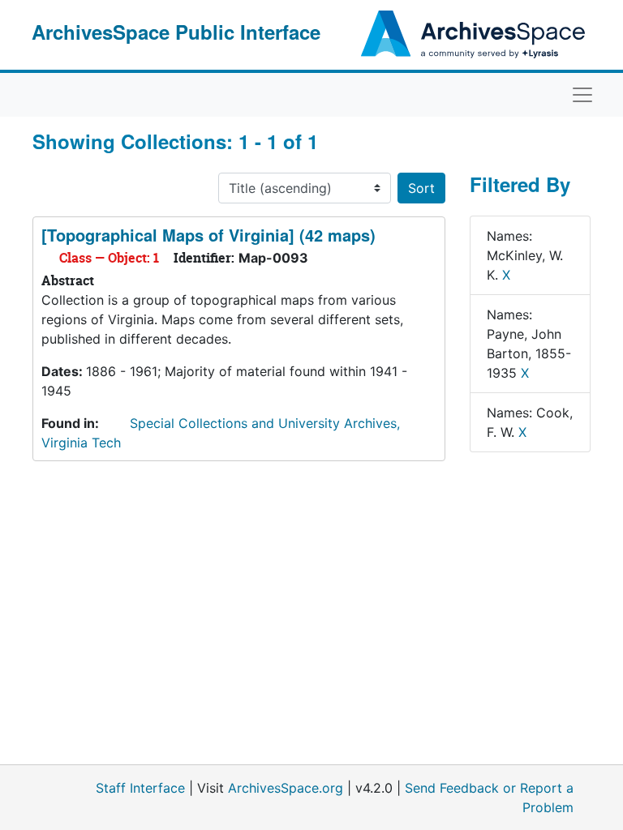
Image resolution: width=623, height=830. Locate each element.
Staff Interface (140, 788)
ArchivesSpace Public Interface (176, 31)
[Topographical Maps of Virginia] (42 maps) (208, 234)
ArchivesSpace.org (285, 788)
